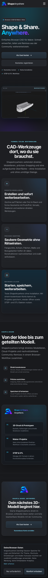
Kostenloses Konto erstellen (24, 531)
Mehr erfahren (9, 564)
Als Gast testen (24, 55)
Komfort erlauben (34, 571)
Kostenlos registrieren (24, 63)
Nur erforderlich (13, 571)
